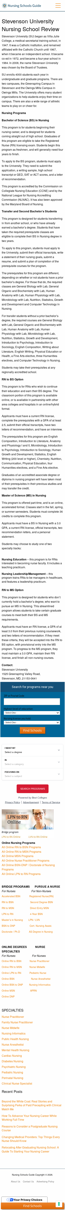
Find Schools (32, 730)
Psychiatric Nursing (14, 1067)
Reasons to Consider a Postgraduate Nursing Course (30, 1128)
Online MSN (8, 990)
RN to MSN (8, 908)
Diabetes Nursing (12, 1061)
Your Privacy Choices (28, 1199)
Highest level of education (18, 708)
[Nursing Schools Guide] (22, 5)
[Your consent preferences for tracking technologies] (59, 1204)
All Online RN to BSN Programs (21, 847)
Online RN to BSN (11, 961)
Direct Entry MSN (39, 908)
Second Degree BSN (41, 902)
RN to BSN (8, 902)
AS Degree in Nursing (41, 931)
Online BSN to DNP (12, 984)
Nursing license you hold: (17, 718)
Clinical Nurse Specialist (17, 1083)
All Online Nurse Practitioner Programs (25, 860)
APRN (33, 990)
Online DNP (8, 996)
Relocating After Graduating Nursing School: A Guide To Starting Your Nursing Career (30, 1149)
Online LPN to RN (11, 973)
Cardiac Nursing (12, 1056)
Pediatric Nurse (37, 973)
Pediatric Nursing (12, 1072)
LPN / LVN (34, 920)
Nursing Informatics (39, 984)
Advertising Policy (45, 1181)
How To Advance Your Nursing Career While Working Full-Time (29, 1118)
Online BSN (8, 978)
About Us (15, 1181)
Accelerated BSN (11, 896)
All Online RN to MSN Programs (21, 852)
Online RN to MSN (12, 967)
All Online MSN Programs (17, 856)
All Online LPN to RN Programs (21, 874)
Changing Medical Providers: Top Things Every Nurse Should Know (31, 1139)
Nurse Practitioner (39, 961)
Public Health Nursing (15, 1039)
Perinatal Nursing (12, 1078)
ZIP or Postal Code (14, 695)
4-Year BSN (36, 914)
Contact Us (28, 1181)
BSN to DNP (8, 925)
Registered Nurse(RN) (41, 896)
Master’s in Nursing (12, 920)
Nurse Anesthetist (40, 978)
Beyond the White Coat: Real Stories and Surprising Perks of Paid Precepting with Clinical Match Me (31, 1105)
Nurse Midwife (37, 967)
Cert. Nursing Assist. (41, 925)
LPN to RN (7, 914)
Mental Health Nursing (15, 1050)
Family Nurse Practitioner (17, 1022)
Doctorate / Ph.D (11, 931)
